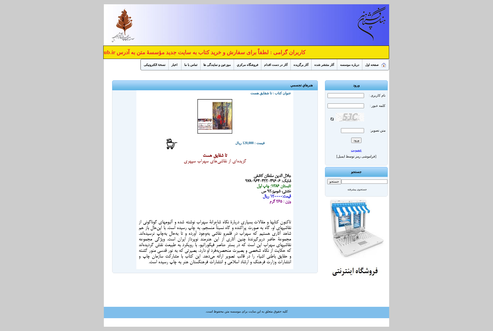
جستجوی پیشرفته (357, 189)
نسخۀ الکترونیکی (154, 64)
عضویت (356, 150)
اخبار (174, 64)
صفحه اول (372, 64)
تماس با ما (190, 64)
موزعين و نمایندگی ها (217, 64)
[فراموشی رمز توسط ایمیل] (356, 156)
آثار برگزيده (301, 64)
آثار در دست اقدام (276, 64)
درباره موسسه (349, 64)
